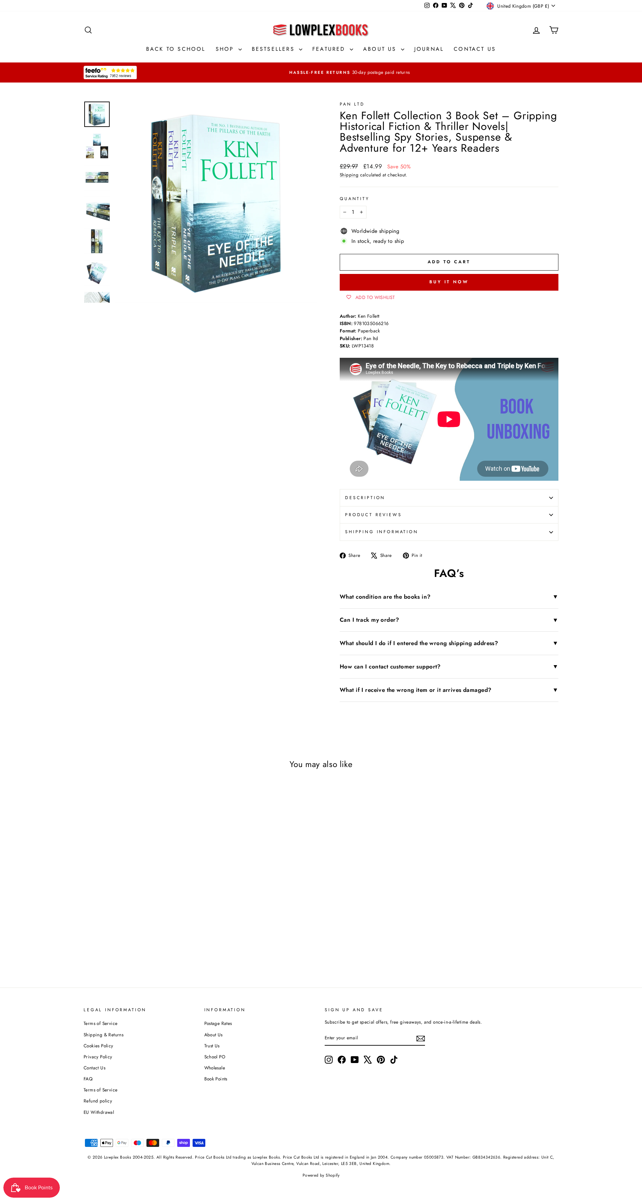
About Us (381, 49)
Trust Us (212, 1045)
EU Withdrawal (99, 1112)
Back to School (176, 49)
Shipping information (381, 532)
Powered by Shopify (321, 1175)
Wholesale (214, 1067)
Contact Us (475, 49)
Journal (429, 49)
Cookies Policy (98, 1045)
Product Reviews (373, 514)
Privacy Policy (98, 1056)
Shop (226, 49)
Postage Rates (218, 1023)
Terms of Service (100, 1023)
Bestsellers (274, 49)
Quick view (140, 890)
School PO (215, 1056)
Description (365, 497)
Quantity (354, 198)
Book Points (215, 1078)
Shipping (349, 174)
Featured (330, 49)
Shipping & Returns (103, 1034)
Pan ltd (352, 104)
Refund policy (98, 1100)
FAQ (88, 1078)
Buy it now (449, 282)
